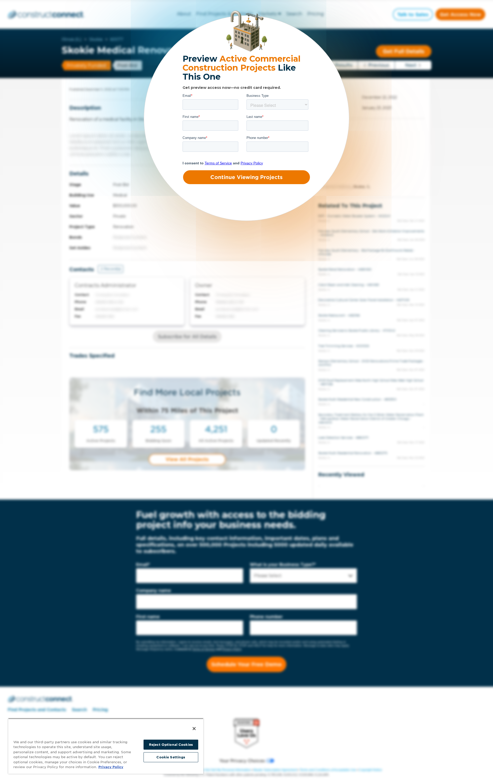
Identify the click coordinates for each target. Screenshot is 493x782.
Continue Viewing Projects (246, 177)
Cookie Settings (170, 757)
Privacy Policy (110, 767)
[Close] (194, 728)
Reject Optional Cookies (171, 745)
